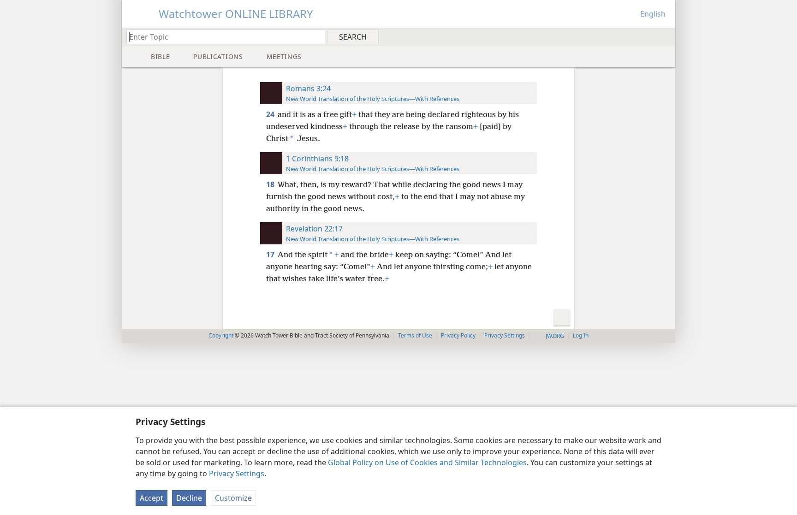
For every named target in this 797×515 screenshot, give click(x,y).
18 (271, 184)
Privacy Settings (236, 473)
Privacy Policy (458, 335)
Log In (581, 335)
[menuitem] (665, 36)
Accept (151, 498)
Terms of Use (415, 335)
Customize (233, 498)
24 (271, 114)
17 (271, 254)
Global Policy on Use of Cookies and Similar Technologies (427, 462)
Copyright (220, 335)
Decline (189, 498)
